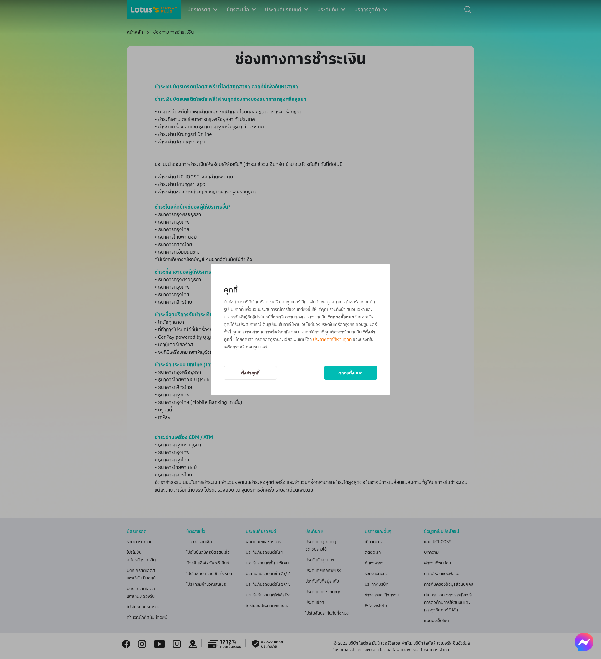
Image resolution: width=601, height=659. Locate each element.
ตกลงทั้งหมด (350, 372)
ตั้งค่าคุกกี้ (250, 372)
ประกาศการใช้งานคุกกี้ (332, 339)
